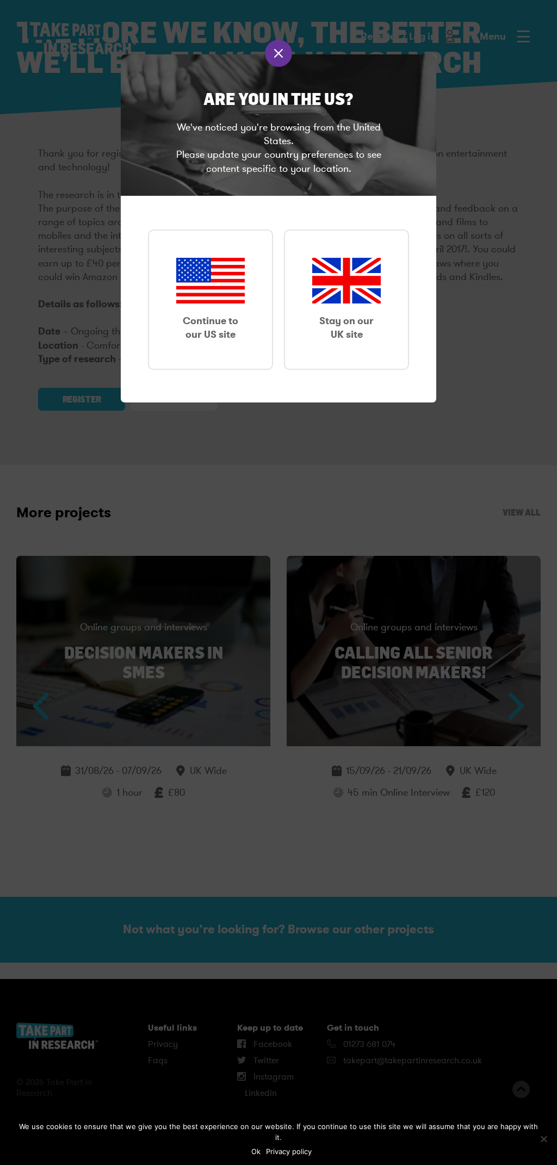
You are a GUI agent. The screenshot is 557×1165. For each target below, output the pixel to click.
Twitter (265, 1061)
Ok (256, 1151)
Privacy (163, 1044)
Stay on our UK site (346, 327)
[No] (543, 1138)
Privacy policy (289, 1151)
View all (522, 512)
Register (82, 399)
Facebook (271, 1044)
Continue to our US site (210, 327)
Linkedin (260, 1093)
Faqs (158, 1061)
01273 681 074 (368, 1044)
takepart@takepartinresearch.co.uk (412, 1061)
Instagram (272, 1077)
